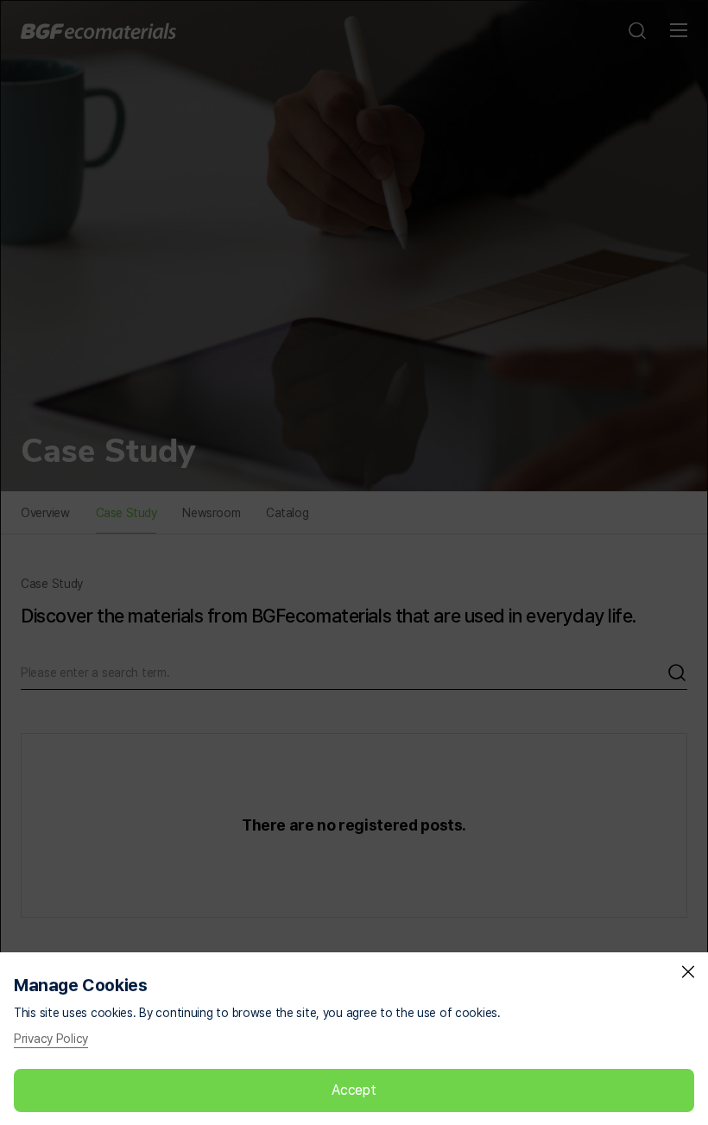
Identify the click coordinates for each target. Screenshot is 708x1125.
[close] (688, 972)
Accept (354, 1090)
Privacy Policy (51, 1039)
